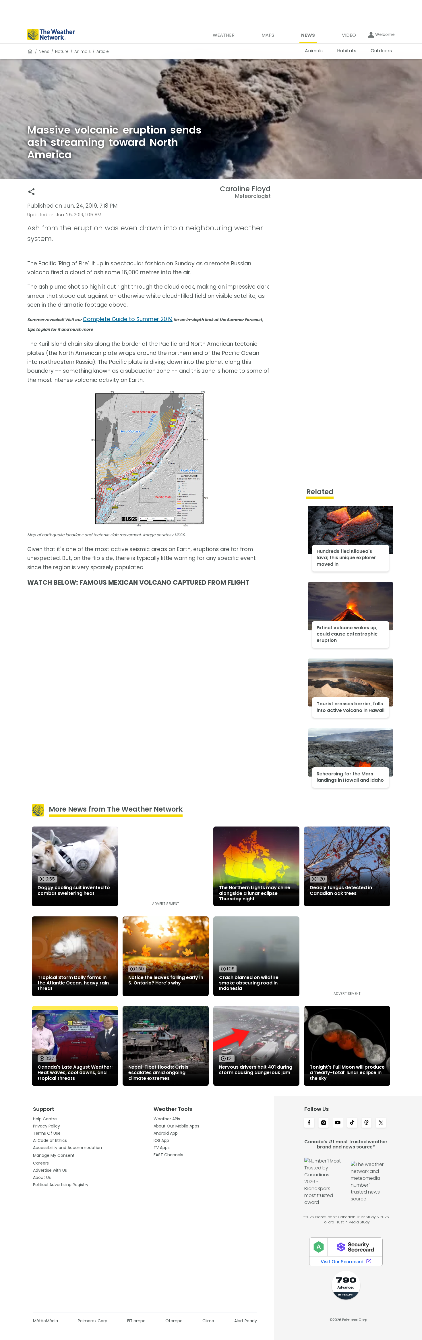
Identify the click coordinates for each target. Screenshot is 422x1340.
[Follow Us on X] (381, 1123)
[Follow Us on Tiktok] (352, 1123)
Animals (82, 51)
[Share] (31, 192)
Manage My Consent (54, 1155)
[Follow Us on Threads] (366, 1123)
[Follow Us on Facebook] (309, 1123)
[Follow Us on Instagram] (323, 1123)
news (44, 51)
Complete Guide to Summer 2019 (128, 319)
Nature (62, 51)
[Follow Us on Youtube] (338, 1123)
